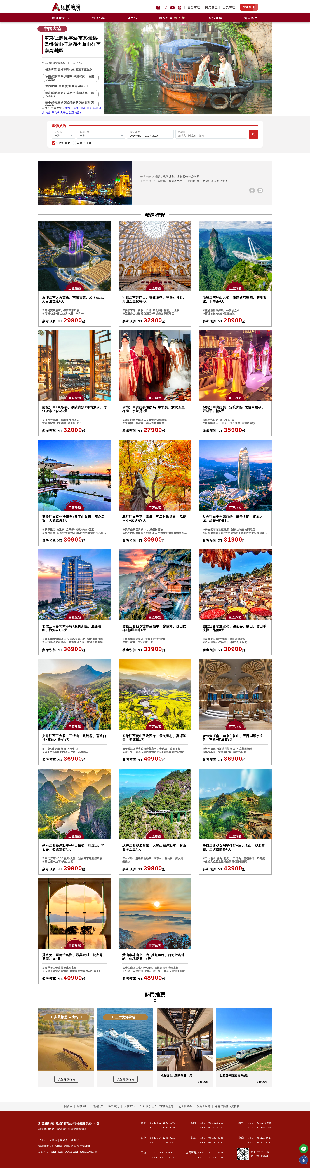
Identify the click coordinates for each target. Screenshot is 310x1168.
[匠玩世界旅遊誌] (260, 190)
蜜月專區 (251, 18)
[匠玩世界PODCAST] (252, 190)
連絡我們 (98, 1106)
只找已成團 (84, 142)
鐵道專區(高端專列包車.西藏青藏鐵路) (69, 69)
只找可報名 (63, 142)
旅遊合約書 (203, 1106)
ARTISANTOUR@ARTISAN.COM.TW (74, 1151)
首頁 (44, 108)
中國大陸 (56, 108)
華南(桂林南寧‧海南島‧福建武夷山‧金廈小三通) (69, 78)
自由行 (132, 18)
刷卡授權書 (185, 1106)
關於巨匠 (82, 1106)
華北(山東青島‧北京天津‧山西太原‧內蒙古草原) (69, 94)
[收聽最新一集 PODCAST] (303, 1159)
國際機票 (172, 18)
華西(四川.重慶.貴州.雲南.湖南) (65, 86)
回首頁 (68, 1106)
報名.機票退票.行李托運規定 (157, 1106)
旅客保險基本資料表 (227, 1106)
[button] (180, 109)
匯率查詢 (113, 1106)
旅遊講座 (216, 18)
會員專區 (249, 7)
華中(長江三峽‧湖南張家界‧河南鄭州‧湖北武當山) (69, 104)
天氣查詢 (129, 1106)
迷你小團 (99, 18)
